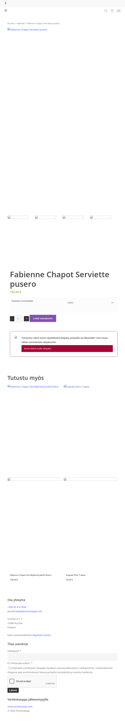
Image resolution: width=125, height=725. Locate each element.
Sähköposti (14, 651)
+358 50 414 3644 (16, 607)
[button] (118, 10)
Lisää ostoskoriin (43, 318)
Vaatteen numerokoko (22, 300)
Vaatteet (20, 23)
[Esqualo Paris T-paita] (90, 477)
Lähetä (13, 690)
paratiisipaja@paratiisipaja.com (24, 611)
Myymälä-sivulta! (42, 635)
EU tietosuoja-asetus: (19, 663)
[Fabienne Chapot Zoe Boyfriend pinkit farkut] (34, 477)
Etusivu (11, 23)
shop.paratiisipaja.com (19, 706)
